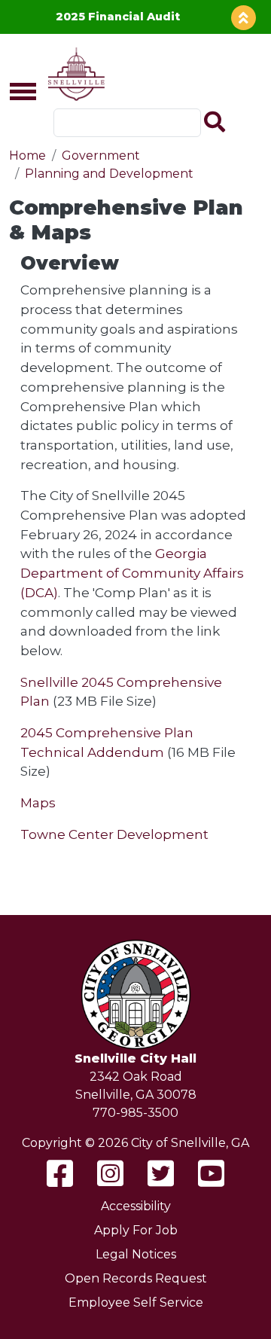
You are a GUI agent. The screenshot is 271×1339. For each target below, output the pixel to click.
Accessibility (136, 1206)
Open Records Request (136, 1278)
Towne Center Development (114, 834)
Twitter (161, 1173)
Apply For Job (136, 1230)
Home (27, 155)
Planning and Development (109, 173)
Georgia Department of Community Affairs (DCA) (132, 572)
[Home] (73, 74)
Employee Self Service (136, 1302)
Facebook (60, 1173)
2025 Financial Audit (118, 16)
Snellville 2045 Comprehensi (113, 682)
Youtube (211, 1173)
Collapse (243, 17)
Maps (38, 802)
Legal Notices (136, 1254)
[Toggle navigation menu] (16, 92)
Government (101, 155)
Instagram (110, 1173)
